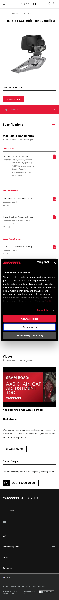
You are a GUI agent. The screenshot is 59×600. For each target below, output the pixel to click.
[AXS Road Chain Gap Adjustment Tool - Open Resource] (29, 387)
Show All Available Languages (19, 140)
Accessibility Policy (29, 593)
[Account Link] (54, 4)
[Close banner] (55, 263)
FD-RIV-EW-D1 (27, 13)
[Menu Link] (4, 4)
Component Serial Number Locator (18, 202)
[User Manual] (54, 158)
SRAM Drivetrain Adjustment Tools (18, 222)
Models (15, 13)
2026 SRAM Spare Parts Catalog (17, 250)
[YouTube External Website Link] (4, 522)
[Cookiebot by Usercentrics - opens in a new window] (37, 263)
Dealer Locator (14, 449)
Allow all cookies (29, 319)
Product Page (13, 99)
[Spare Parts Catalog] (54, 248)
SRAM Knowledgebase (23, 483)
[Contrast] (41, 592)
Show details (43, 310)
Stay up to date (14, 511)
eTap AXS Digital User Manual (18, 165)
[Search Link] (49, 4)
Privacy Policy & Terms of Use (10, 593)
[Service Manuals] (54, 200)
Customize (27, 327)
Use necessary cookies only (29, 335)
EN (6, 577)
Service (29, 4)
